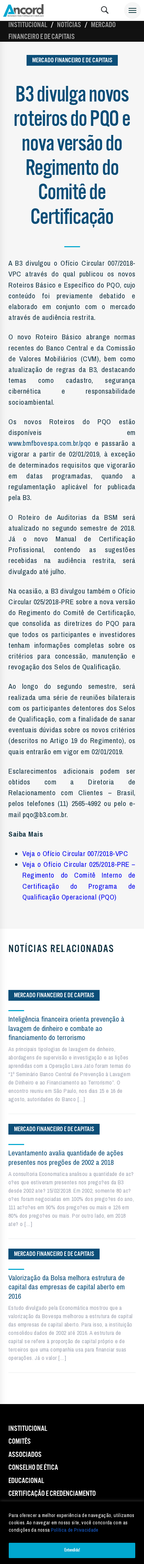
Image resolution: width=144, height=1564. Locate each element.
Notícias (69, 25)
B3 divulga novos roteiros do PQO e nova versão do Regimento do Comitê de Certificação (72, 156)
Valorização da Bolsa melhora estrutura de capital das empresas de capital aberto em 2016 (66, 1287)
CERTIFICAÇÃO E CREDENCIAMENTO (52, 1494)
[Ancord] (23, 10)
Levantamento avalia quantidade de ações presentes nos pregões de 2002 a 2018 (65, 1157)
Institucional (27, 25)
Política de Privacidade (75, 1530)
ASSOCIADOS (25, 1455)
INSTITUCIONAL (27, 1429)
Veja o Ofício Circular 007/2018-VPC (75, 853)
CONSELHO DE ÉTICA (33, 1468)
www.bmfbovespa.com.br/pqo (49, 443)
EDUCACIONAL (26, 1481)
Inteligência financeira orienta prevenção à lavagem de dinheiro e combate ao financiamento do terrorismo (66, 1028)
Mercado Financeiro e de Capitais (72, 60)
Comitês (19, 1441)
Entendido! (72, 1550)
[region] (72, 1532)
